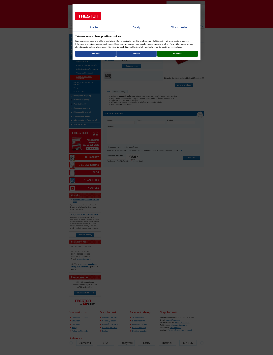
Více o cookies (179, 27)
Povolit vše (177, 54)
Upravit (136, 54)
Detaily (136, 27)
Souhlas (93, 27)
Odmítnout (95, 54)
